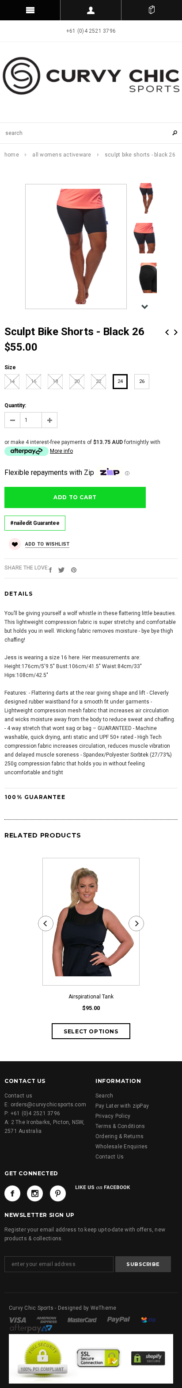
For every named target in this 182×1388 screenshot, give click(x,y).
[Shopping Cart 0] (151, 10)
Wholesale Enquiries (121, 1146)
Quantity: (15, 405)
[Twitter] (61, 569)
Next (176, 332)
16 (33, 381)
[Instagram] (35, 1193)
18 (55, 381)
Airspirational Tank (91, 997)
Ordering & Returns (119, 1136)
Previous (167, 332)
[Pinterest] (73, 569)
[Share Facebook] (50, 569)
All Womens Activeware (61, 155)
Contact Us (109, 1157)
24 (120, 381)
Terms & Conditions (120, 1126)
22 (98, 381)
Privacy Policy (112, 1116)
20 (77, 381)
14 (12, 381)
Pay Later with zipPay (122, 1106)
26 (141, 381)
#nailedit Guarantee (35, 523)
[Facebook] (12, 1193)
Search (104, 1096)
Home (11, 155)
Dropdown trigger (91, 10)
